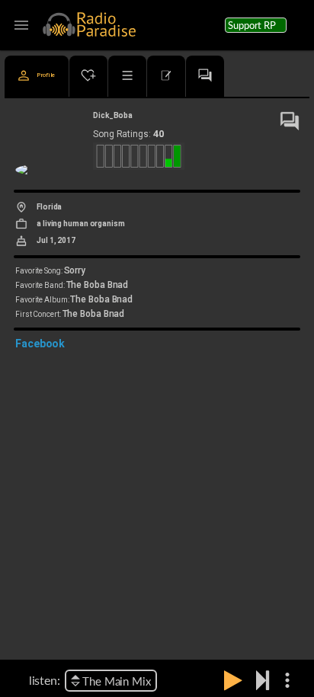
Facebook (40, 343)
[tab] (37, 76)
